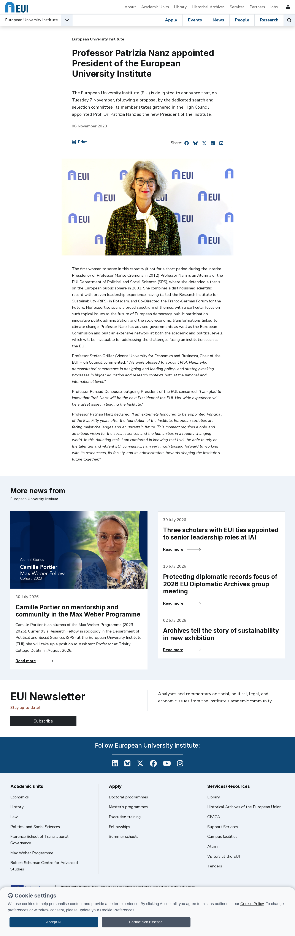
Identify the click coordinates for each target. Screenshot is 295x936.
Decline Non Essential (146, 922)
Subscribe (43, 721)
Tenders (214, 866)
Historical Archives (208, 7)
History (17, 806)
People (242, 20)
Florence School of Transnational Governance (39, 840)
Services (237, 7)
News (218, 20)
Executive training (125, 816)
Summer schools (123, 836)
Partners (257, 7)
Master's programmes (128, 806)
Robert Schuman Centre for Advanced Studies (44, 866)
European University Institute (31, 19)
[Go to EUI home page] (16, 7)
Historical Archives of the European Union (244, 806)
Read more (34, 661)
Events (195, 20)
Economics (19, 797)
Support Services (222, 826)
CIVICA (213, 816)
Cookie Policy (252, 904)
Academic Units (155, 7)
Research (269, 20)
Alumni (213, 846)
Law (14, 816)
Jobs (274, 7)
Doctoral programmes (128, 797)
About (130, 7)
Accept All (54, 922)
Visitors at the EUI (223, 856)
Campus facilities (222, 836)
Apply (171, 20)
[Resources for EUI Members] (286, 7)
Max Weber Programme (31, 853)
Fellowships (119, 826)
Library (180, 7)
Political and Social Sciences (35, 826)
